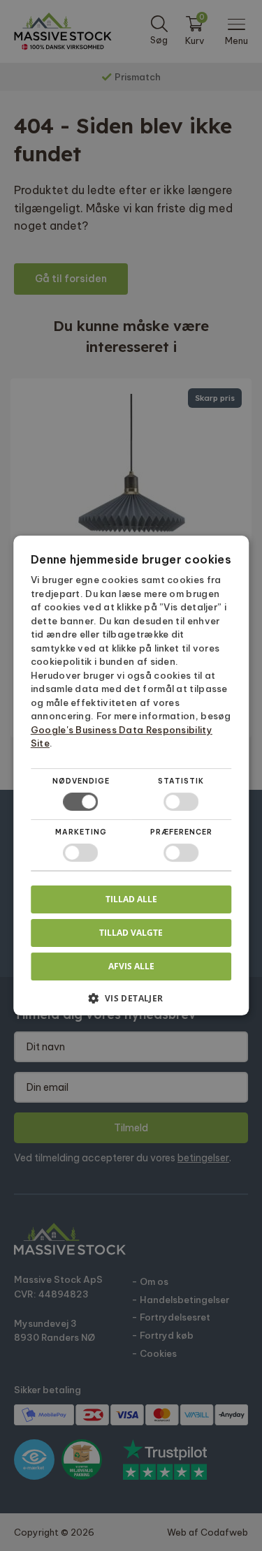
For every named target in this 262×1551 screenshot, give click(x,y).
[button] (131, 1003)
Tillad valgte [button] (131, 933)
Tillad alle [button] (131, 899)
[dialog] (131, 775)
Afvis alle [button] (131, 966)
